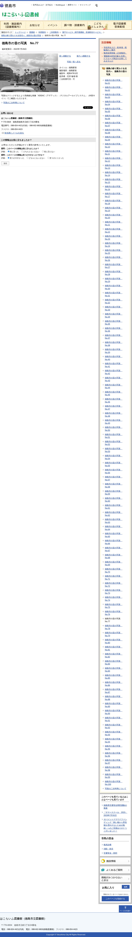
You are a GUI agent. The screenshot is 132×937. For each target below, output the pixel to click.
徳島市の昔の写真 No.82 (113, 655)
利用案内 (42, 32)
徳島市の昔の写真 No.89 (113, 705)
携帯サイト (72, 5)
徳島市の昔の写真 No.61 (113, 506)
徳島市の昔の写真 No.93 (113, 733)
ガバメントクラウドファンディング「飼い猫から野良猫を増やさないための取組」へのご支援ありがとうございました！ (115, 825)
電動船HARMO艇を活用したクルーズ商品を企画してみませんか (115, 58)
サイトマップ (85, 5)
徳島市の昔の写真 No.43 (113, 379)
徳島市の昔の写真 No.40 (113, 358)
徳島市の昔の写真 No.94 (113, 740)
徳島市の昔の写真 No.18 (113, 202)
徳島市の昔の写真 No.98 (113, 768)
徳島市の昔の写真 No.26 (113, 258)
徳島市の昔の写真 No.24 (113, 244)
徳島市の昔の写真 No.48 (113, 414)
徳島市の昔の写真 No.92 (113, 726)
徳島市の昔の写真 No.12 (113, 159)
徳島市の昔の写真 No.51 (113, 436)
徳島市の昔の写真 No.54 (113, 457)
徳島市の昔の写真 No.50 (113, 428)
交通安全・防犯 (110, 853)
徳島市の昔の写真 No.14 (113, 173)
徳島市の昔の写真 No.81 (113, 648)
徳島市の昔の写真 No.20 (113, 216)
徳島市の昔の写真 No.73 (113, 591)
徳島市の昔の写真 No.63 (113, 520)
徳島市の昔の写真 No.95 (113, 747)
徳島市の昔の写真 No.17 (113, 195)
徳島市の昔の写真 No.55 (113, 464)
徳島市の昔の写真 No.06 (113, 117)
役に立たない (49, 152)
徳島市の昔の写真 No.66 (113, 542)
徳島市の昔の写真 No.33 (113, 308)
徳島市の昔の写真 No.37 (113, 336)
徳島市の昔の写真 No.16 (113, 188)
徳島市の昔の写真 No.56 (113, 471)
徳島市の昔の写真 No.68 (113, 556)
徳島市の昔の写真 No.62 (113, 513)
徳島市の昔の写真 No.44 (113, 386)
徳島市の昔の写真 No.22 (113, 230)
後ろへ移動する (83, 56)
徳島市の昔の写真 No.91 (113, 719)
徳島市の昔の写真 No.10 (113, 145)
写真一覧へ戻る (74, 62)
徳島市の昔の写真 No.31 (113, 294)
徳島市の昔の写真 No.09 (113, 138)
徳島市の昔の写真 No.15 (113, 180)
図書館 (32, 32)
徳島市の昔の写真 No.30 (113, 287)
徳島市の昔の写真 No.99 (113, 775)
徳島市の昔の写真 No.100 (113, 783)
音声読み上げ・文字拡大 (43, 5)
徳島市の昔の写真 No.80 (113, 641)
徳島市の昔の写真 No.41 (113, 365)
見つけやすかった (17, 158)
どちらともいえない (31, 152)
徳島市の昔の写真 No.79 (113, 634)
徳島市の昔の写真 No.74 (113, 598)
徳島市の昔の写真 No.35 (113, 322)
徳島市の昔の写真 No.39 (113, 350)
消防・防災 (108, 849)
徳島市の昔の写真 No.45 (113, 393)
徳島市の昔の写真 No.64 (113, 527)
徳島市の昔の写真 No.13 (113, 166)
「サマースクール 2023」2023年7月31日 (115, 813)
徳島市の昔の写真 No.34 (113, 315)
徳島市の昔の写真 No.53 (113, 450)
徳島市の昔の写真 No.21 (113, 223)
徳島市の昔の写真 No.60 (113, 499)
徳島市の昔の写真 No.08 (113, 131)
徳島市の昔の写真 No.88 (113, 697)
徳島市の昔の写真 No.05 (113, 110)
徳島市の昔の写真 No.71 (113, 577)
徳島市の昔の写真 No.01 (113, 81)
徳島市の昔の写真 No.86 (113, 683)
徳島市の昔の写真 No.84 (113, 669)
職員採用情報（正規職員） (115, 53)
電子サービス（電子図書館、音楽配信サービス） (82, 32)
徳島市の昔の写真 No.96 (113, 754)
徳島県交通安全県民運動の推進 (115, 806)
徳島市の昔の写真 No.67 (113, 549)
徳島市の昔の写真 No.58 (113, 485)
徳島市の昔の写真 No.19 (113, 209)
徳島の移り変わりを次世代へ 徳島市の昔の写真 (21, 35)
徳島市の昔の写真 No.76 (113, 613)
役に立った (14, 152)
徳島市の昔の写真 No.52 (113, 443)
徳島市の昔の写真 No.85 (113, 676)
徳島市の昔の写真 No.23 (113, 237)
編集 (125, 887)
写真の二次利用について (14, 102)
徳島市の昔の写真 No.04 (113, 103)
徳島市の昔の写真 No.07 (113, 124)
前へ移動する (65, 56)
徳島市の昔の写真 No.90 (113, 712)
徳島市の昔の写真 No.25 (113, 251)
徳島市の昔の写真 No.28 (113, 273)
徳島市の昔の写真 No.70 (113, 570)
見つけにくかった (57, 158)
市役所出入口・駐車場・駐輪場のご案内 (115, 48)
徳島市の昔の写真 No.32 (113, 301)
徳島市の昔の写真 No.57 (113, 478)
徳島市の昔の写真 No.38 (113, 343)
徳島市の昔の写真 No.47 (113, 407)
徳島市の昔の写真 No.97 (113, 761)
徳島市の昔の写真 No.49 (113, 421)
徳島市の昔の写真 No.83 (113, 662)
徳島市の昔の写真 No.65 (113, 535)
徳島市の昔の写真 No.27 (113, 266)
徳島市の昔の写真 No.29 (113, 280)
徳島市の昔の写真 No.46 (113, 400)
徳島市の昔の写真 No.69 (113, 563)
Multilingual (60, 5)
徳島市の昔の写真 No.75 (113, 605)
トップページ (20, 32)
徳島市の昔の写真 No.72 (113, 584)
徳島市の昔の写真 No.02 (113, 88)
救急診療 (107, 845)
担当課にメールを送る (14, 133)
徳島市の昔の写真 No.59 (113, 492)
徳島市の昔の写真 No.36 (113, 329)
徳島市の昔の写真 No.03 (113, 96)
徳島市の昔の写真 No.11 (113, 152)
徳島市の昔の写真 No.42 (113, 372)
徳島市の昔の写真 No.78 (113, 627)
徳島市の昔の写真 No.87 (113, 690)
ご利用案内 (54, 32)
